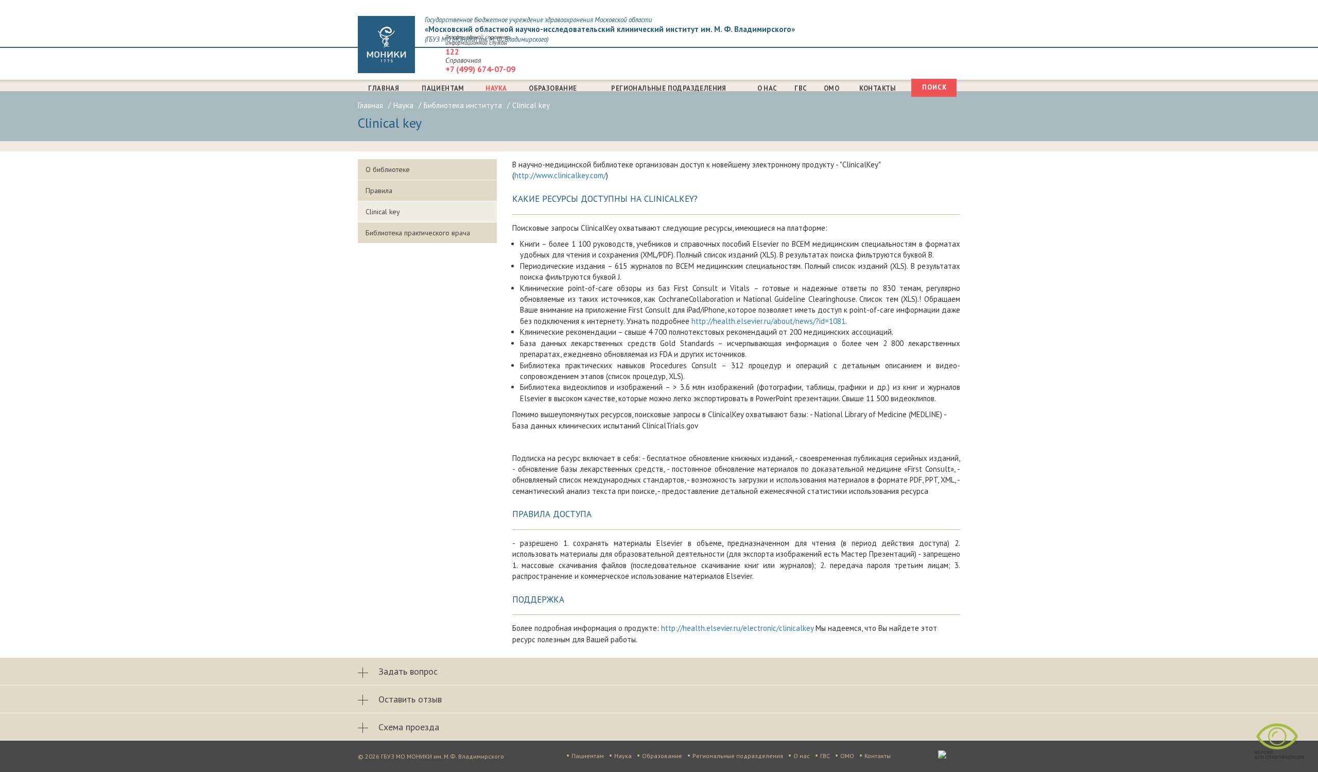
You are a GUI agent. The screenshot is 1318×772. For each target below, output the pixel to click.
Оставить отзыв (410, 699)
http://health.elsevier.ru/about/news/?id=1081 (768, 321)
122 (452, 51)
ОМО (831, 88)
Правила (379, 190)
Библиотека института (463, 105)
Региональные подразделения (668, 88)
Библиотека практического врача (418, 232)
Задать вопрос (408, 671)
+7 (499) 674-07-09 (480, 69)
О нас (767, 88)
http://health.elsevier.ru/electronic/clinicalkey (737, 628)
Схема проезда (408, 727)
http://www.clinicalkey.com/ (560, 175)
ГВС (800, 88)
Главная (383, 88)
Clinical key (383, 211)
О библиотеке (388, 169)
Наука (496, 88)
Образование (553, 88)
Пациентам (443, 88)
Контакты (877, 88)
